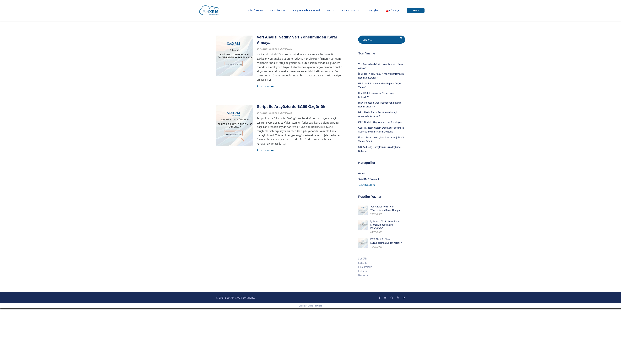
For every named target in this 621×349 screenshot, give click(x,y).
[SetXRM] (208, 10)
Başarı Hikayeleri (306, 10)
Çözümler (255, 10)
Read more (263, 86)
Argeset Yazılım (268, 48)
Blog (331, 10)
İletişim (373, 10)
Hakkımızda (351, 10)
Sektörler (278, 10)
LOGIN (416, 10)
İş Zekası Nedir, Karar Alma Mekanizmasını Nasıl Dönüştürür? (384, 225)
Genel (361, 173)
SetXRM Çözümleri (368, 179)
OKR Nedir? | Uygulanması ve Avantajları (380, 122)
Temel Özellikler (366, 185)
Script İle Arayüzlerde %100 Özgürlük (291, 106)
